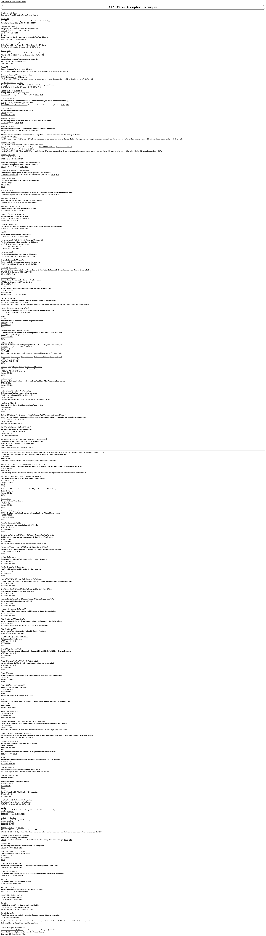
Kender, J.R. (5, 863)
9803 (17, 248)
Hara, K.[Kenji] (5, 579)
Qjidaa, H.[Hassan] (100, 452)
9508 (16, 220)
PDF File (3, 185)
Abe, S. (12, 733)
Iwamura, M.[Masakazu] (28, 439)
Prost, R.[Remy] (48, 589)
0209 (8, 409)
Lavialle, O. (4, 557)
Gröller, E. (13, 403)
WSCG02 (4, 515)
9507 (35, 203)
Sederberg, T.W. (6, 198)
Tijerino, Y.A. (5, 733)
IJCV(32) (3, 282)
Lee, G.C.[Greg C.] (7, 800)
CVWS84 (3, 899)
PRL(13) (3, 228)
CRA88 (3, 848)
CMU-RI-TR (8, 695)
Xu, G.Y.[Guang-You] (7, 851)
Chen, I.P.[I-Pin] (16, 649)
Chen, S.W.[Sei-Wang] (8, 767)
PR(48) (3, 431)
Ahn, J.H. (4, 523)
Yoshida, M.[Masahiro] (8, 547)
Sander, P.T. (4, 67)
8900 (13, 115)
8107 (34, 23)
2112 (8, 471)
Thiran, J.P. (22, 609)
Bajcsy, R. (13, 909)
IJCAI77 (3, 39)
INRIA (6, 294)
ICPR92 (3, 762)
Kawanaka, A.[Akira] (49, 599)
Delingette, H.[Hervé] (8, 278)
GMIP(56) (4, 87)
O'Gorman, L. (18, 91)
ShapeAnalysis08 (6, 361)
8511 (38, 47)
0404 (11, 337)
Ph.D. (2, 147)
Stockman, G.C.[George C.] (22, 800)
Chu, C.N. (20, 83)
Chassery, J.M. (13, 75)
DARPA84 (4, 159)
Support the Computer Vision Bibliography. (31, 932)
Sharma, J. (14, 171)
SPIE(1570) (4, 891)
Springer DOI (5, 337)
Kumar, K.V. (12, 268)
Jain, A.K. (21, 828)
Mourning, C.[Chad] (7, 476)
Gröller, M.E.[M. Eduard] (33, 367)
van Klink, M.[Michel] (21, 637)
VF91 (2, 79)
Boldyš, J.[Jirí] (26, 427)
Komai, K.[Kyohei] (32, 547)
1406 (11, 421)
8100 (17, 917)
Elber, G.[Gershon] (27, 357)
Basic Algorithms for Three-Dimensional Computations (19, 923)
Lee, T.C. (3, 83)
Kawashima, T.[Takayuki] (20, 599)
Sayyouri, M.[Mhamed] (85, 452)
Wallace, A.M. (13, 224)
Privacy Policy (21, 2)
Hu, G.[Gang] (35, 464)
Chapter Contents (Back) (9, 13)
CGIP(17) (4, 31)
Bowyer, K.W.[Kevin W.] (35, 240)
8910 (67, 105)
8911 (68, 71)
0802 (16, 361)
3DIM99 (3, 323)
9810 (8, 573)
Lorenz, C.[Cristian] (7, 308)
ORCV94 (3, 725)
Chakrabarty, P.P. (34, 163)
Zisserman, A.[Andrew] (24, 721)
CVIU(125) (4, 419)
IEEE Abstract (5, 349)
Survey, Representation (27, 55)
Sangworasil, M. (16, 511)
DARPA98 (4, 633)
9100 (42, 55)
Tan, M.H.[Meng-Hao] (23, 464)
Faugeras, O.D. (13, 741)
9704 (8, 691)
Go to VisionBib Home (8, 2)
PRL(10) (3, 236)
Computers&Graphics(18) (9, 175)
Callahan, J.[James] (7, 836)
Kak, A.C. (10, 343)
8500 (100, 832)
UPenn (24, 907)
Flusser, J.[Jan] (16, 427)
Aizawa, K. (17, 43)
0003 (8, 314)
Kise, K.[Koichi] (42, 439)
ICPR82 (19, 909)
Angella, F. (4, 567)
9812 (13, 274)
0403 (8, 351)
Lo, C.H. (3, 99)
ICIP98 (3, 571)
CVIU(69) (4, 244)
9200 (26, 167)
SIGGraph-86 (5, 210)
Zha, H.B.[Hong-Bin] (18, 579)
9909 (13, 284)
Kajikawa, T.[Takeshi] (33, 535)
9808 (8, 643)
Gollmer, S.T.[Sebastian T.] (9, 415)
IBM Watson (8, 139)
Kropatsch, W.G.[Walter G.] (21, 391)
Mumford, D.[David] (7, 887)
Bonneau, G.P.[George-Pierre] (10, 357)
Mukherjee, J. (13, 163)
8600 (23, 210)
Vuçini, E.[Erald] (6, 367)
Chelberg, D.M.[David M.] (33, 476)
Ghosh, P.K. (4, 268)
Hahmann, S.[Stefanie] (41, 357)
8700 (21, 123)
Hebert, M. (21, 685)
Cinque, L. (4, 260)
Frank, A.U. (4, 190)
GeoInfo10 (4, 183)
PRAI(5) (3, 55)
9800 (33, 256)
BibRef (29, 23)
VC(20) (3, 335)
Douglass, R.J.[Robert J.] (9, 27)
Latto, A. (3, 895)
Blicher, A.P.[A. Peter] (8, 119)
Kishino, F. (27, 733)
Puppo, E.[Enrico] (6, 661)
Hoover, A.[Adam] (7, 240)
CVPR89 (3, 113)
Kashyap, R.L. (11, 83)
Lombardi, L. (12, 298)
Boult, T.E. (18, 863)
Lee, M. (3, 808)
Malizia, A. (19, 260)
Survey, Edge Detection (59, 147)
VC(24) (3, 371)
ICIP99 (3, 561)
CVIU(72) (4, 272)
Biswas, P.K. (5, 163)
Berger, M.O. (5, 699)
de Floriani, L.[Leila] (32, 661)
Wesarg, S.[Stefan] (59, 415)
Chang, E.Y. (11, 523)
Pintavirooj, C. (5, 511)
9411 (39, 87)
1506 (11, 433)
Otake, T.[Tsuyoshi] (35, 599)
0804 (11, 373)
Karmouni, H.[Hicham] (46, 452)
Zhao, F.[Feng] (5, 51)
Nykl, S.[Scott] (19, 476)
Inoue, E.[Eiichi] (6, 599)
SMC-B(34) (4, 347)
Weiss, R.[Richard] (23, 836)
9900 (13, 563)
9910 (8, 325)
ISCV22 (3, 456)
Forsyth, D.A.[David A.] (8, 721)
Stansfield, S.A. (6, 844)
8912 (41, 95)
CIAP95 (3, 677)
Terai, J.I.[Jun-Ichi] (47, 535)
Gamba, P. (4, 298)
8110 (16, 33)
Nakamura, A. (5, 43)
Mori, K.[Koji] (21, 547)
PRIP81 (3, 917)
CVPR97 (3, 689)
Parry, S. (17, 206)
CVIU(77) (4, 312)
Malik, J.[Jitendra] (39, 721)
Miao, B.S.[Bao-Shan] (8, 464)
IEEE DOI (4, 105)
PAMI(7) (3, 47)
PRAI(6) (3, 167)
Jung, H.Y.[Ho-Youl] (36, 589)
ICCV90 (3, 715)
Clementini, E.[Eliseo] (8, 178)
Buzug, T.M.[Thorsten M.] (43, 415)
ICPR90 (3, 784)
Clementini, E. (5, 171)
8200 (20, 907)
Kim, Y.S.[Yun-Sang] (7, 589)
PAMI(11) (4, 103)
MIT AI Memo (5, 61)
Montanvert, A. (27, 75)
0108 (8, 529)
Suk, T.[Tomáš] (5, 427)
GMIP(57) (4, 203)
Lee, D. (11, 863)
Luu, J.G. (3, 232)
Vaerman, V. (5, 609)
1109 (11, 493)
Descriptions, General (30, 15)
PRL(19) (3, 264)
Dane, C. (3, 903)
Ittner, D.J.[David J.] (7, 828)
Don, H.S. (13, 99)
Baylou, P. (12, 557)
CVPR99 (3, 623)
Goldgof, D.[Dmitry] (20, 240)
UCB (49, 147)
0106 (8, 541)
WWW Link (4, 63)
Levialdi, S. (11, 260)
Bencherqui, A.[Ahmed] (30, 452)
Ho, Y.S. (17, 523)
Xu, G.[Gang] (5, 535)
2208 (8, 458)
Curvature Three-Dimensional (51, 71)
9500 (37, 131)
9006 (8, 786)
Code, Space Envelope (14, 246)
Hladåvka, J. (5, 403)
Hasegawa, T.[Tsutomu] (33, 579)
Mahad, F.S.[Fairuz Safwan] (10, 439)
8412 (46, 147)
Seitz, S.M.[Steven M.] (8, 619)
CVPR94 (3, 290)
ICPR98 (3, 641)
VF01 (2, 503)
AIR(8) (3, 737)
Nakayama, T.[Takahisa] (18, 535)
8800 (20, 848)
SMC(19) (4, 71)
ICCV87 (3, 883)
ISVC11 (3, 491)
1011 (8, 185)
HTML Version (5, 248)
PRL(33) (3, 395)
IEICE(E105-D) (5, 443)
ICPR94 (3, 745)
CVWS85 (3, 868)
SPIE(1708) (4, 804)
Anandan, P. (20, 619)
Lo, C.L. (3, 109)
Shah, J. (19, 895)
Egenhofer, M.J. (24, 171)
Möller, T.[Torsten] (18, 367)
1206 (11, 385)
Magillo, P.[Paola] (19, 661)
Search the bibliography (9, 932)
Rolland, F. (4, 75)
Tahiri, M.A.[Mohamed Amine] (11, 452)
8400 (21, 159)
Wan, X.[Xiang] (20, 851)
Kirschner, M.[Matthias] (27, 415)
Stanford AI (8, 151)
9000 (13, 718)
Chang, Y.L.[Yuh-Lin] (7, 214)
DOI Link (4, 246)
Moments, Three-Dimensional (17, 105)
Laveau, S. (4, 741)
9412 (11, 728)
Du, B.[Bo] (44, 464)
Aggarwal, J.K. (19, 214)
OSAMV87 (4, 123)
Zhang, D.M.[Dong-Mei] (9, 685)
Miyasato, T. (19, 733)
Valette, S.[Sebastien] (21, 589)
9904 (87, 304)
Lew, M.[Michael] (7, 637)
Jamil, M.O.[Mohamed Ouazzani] (65, 452)
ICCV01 (3, 539)
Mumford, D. (14, 711)
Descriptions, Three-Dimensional (12, 15)
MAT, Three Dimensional (20, 79)
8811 (8, 858)
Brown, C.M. (5, 19)
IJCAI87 (3, 137)
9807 (35, 264)
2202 (10, 445)
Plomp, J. (4, 757)
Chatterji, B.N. (24, 163)
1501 (11, 483)
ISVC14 (3, 481)
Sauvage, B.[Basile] (56, 357)
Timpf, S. (12, 190)
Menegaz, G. (14, 609)
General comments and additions (12, 930)
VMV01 (3, 407)
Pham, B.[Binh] (6, 499)
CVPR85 (3, 832)
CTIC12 (3, 383)
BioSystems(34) (6, 131)
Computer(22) (5, 95)
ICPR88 (3, 856)
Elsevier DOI (5, 33)
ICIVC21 (3, 468)
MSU (42, 772)
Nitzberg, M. (5, 711)
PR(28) (3, 218)
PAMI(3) (3, 23)
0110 (18, 551)
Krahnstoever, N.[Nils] (21, 308)
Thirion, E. (4, 224)
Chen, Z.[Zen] (5, 649)
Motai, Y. (4, 343)
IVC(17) (3, 302)
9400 (31, 737)
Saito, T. (14, 198)
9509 (11, 679)
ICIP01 (3, 527)
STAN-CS (20, 149)
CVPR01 (3, 551)
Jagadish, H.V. (5, 91)
